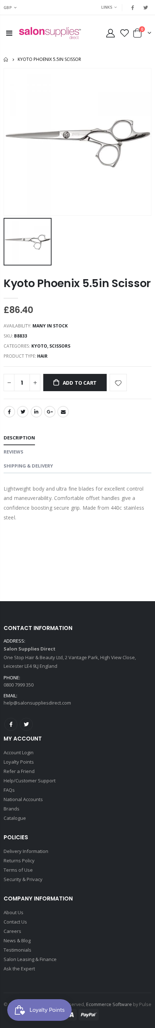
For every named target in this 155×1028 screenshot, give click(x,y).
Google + (50, 411)
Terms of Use (18, 870)
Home (6, 59)
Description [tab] (19, 437)
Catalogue (15, 818)
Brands (11, 808)
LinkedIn (36, 411)
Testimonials (17, 950)
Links (106, 7)
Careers (12, 931)
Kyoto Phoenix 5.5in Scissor (77, 283)
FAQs (9, 790)
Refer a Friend (19, 771)
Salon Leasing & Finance (30, 959)
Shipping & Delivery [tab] (28, 465)
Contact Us (15, 922)
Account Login (19, 752)
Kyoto (39, 346)
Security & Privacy (23, 879)
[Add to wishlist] (118, 382)
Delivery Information (26, 851)
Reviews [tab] (13, 451)
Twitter (22, 411)
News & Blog (17, 940)
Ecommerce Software (109, 1004)
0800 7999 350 (19, 684)
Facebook (9, 411)
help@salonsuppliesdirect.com (37, 703)
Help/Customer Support (30, 780)
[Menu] (9, 33)
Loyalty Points (19, 762)
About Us (13, 912)
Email (63, 411)
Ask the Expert (19, 968)
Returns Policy (19, 860)
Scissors (59, 346)
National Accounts (23, 799)
